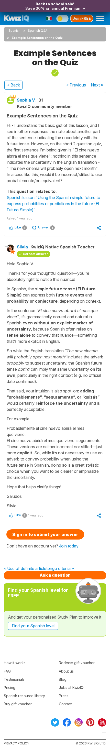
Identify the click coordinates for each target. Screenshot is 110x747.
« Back (13, 84)
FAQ (7, 671)
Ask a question (55, 575)
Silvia (22, 246)
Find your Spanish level (33, 625)
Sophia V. (26, 100)
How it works (15, 663)
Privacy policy (16, 743)
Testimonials (14, 679)
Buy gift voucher (18, 704)
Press (63, 696)
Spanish (14, 30)
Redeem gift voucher (77, 663)
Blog (63, 679)
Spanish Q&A (37, 30)
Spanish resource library (24, 696)
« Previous (76, 84)
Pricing (9, 687)
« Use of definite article (25, 568)
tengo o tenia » (60, 568)
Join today (69, 545)
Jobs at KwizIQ (71, 687)
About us (66, 671)
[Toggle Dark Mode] (62, 18)
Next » (97, 84)
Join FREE (82, 18)
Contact (65, 704)
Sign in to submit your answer (45, 534)
